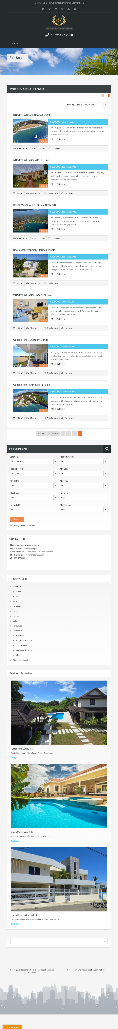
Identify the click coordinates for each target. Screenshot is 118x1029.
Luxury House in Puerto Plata (24, 915)
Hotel (15, 611)
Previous (54, 434)
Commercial (18, 587)
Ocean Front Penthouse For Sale (31, 384)
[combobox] (92, 104)
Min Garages (65, 505)
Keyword (64, 493)
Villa (17, 655)
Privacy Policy (97, 970)
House (16, 616)
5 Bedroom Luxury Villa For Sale (31, 160)
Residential (17, 631)
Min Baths (14, 481)
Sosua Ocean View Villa (22, 832)
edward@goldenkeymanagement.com (66, 2)
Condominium (21, 645)
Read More (48, 753)
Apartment (20, 636)
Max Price (14, 493)
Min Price (64, 481)
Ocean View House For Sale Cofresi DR (35, 204)
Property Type (16, 469)
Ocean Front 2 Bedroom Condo (30, 339)
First (42, 434)
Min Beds (64, 469)
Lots (15, 621)
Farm (15, 601)
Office (18, 592)
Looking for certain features (23, 525)
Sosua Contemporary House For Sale (34, 249)
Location (14, 457)
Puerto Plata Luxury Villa (22, 749)
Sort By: (71, 104)
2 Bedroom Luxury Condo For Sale (32, 294)
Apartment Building (24, 640)
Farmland (17, 606)
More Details (57, 139)
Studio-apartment (20, 660)
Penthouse (17, 626)
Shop (18, 596)
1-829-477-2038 (62, 35)
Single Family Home (24, 650)
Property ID (15, 505)
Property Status (67, 457)
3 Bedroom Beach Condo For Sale (32, 115)
